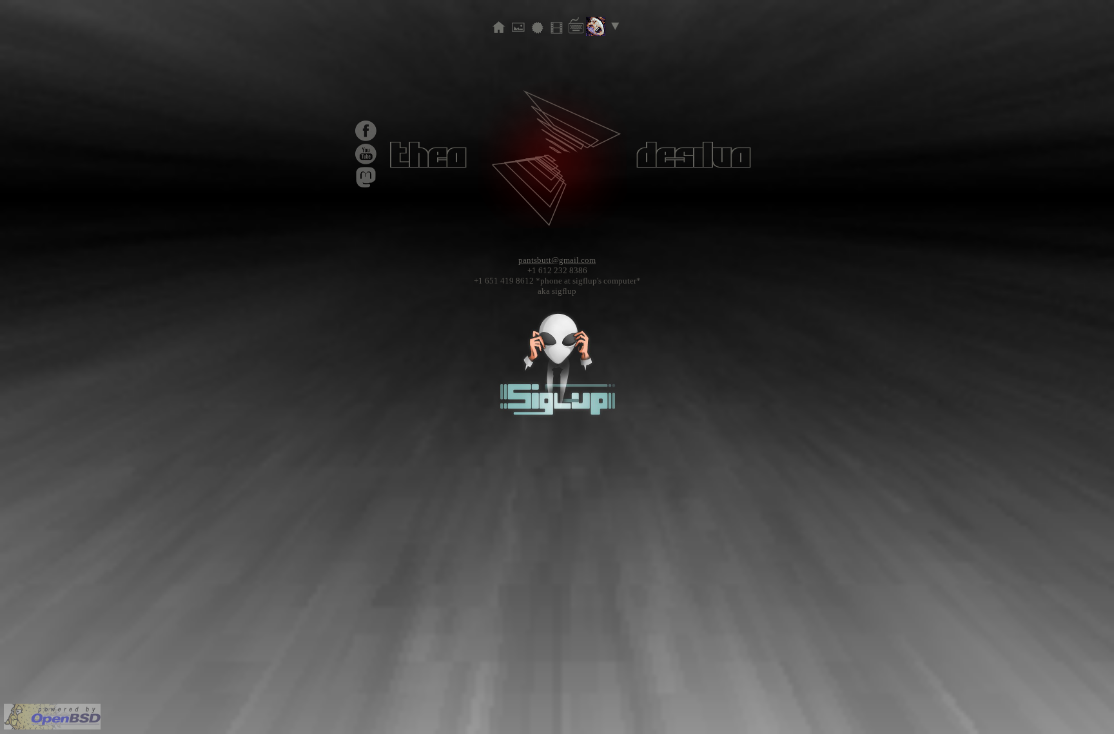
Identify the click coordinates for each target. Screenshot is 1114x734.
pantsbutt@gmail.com (557, 260)
